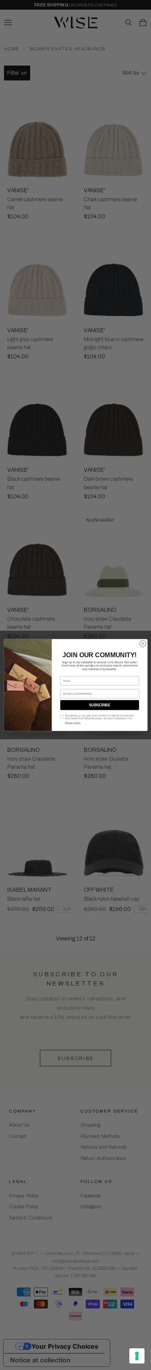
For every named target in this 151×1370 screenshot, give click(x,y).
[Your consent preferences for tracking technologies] (137, 1356)
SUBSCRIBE (99, 705)
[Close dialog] (142, 643)
